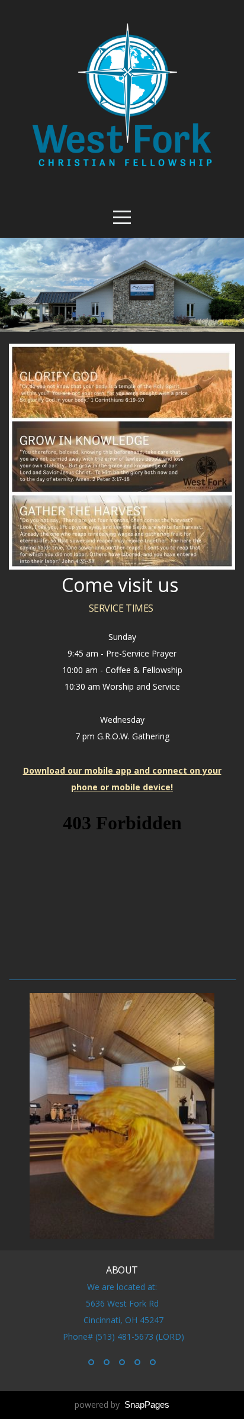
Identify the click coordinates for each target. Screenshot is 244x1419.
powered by (122, 1404)
